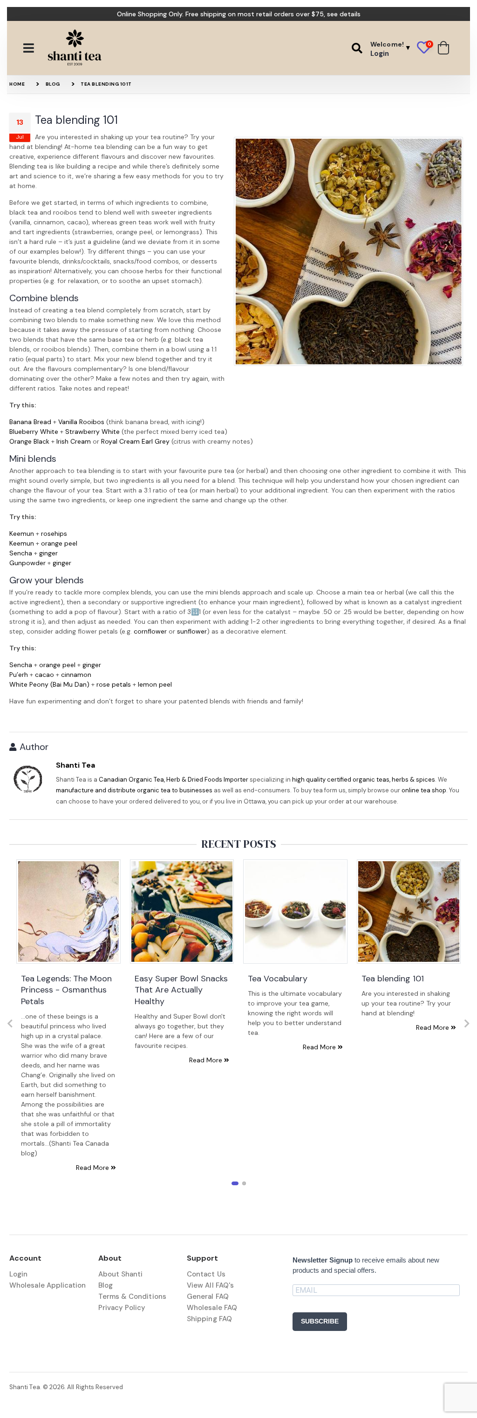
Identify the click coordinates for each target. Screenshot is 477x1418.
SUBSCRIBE (320, 1321)
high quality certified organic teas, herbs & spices (363, 779)
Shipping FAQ (209, 1318)
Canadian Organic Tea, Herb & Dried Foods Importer (173, 779)
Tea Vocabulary (277, 978)
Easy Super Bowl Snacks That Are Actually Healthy (181, 990)
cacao (44, 674)
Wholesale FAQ (212, 1307)
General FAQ (208, 1296)
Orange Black (29, 441)
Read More (93, 1167)
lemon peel (155, 684)
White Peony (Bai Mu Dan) (49, 684)
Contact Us (206, 1274)
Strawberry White (92, 431)
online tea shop (424, 790)
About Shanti (120, 1274)
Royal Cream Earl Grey (135, 441)
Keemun (21, 533)
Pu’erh (18, 674)
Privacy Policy (122, 1307)
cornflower (150, 631)
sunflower (192, 631)
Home (17, 84)
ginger (48, 553)
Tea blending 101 (392, 978)
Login (18, 1274)
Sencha (20, 553)
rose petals (113, 684)
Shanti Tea (75, 765)
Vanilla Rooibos (81, 422)
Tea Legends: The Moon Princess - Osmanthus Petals (66, 990)
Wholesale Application (47, 1285)
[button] (357, 48)
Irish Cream (73, 441)
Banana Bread (30, 422)
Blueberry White (33, 431)
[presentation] (10, 1024)
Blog (53, 84)
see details (344, 14)
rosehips (54, 533)
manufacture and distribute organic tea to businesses (134, 790)
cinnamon (76, 674)
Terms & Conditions (132, 1296)
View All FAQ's (210, 1285)
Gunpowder (27, 563)
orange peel (59, 543)
